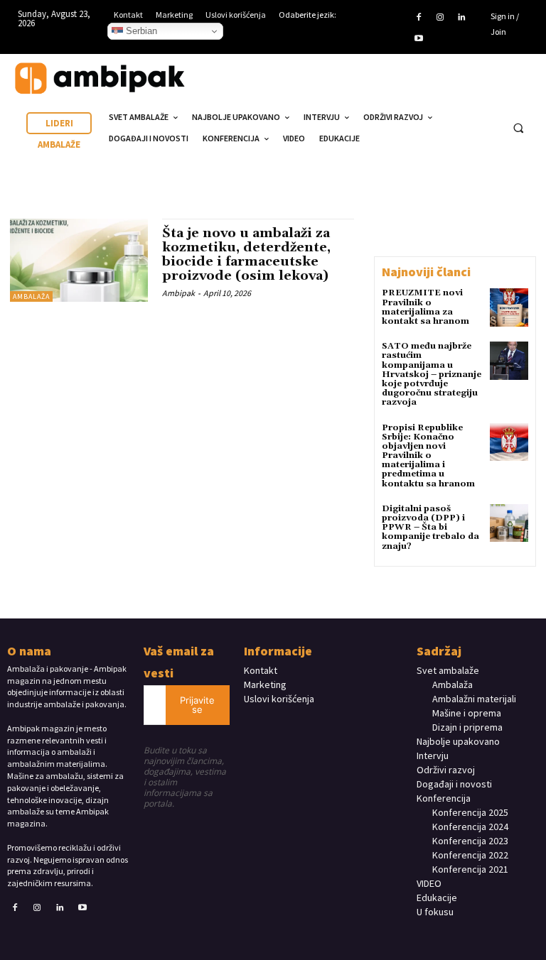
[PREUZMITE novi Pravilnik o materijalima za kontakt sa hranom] (509, 307)
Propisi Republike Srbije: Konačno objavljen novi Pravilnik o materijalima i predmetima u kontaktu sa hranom (428, 455)
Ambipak (178, 293)
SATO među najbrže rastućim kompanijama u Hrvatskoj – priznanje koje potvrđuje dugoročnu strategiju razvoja (431, 374)
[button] (518, 128)
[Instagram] (440, 18)
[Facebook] (418, 18)
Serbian (140, 31)
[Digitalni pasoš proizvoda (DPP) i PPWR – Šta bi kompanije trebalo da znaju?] (509, 523)
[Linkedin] (461, 18)
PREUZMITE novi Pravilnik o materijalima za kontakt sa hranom (425, 307)
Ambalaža (31, 296)
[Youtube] (418, 39)
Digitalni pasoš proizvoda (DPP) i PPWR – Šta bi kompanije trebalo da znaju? (430, 527)
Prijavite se (197, 704)
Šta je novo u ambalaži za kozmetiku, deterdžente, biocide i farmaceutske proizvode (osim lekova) (246, 254)
